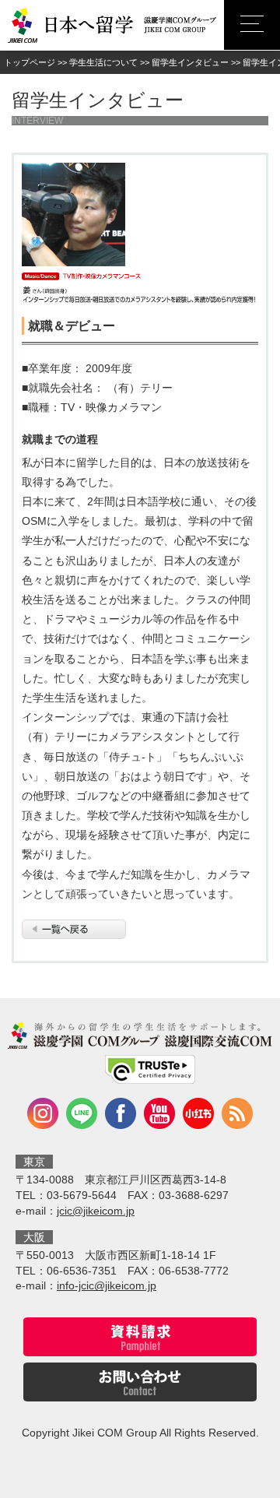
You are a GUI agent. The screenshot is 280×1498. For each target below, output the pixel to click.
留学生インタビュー (190, 62)
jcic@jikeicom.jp (96, 1210)
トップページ (29, 62)
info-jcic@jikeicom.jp (106, 1285)
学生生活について (103, 62)
